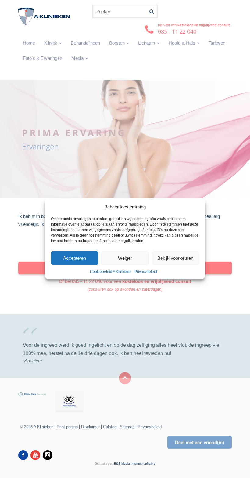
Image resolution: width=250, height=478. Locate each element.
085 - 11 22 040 (87, 281)
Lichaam (147, 42)
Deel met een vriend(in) (199, 442)
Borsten (117, 42)
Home (29, 42)
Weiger (125, 258)
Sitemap (127, 427)
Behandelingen (85, 42)
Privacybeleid (145, 272)
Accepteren (74, 258)
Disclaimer (90, 427)
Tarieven (217, 42)
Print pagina (67, 427)
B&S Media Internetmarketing (134, 463)
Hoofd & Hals (182, 42)
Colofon (109, 427)
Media (78, 58)
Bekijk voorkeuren (175, 258)
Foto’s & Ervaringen (42, 58)
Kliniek (51, 42)
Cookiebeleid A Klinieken (110, 272)
